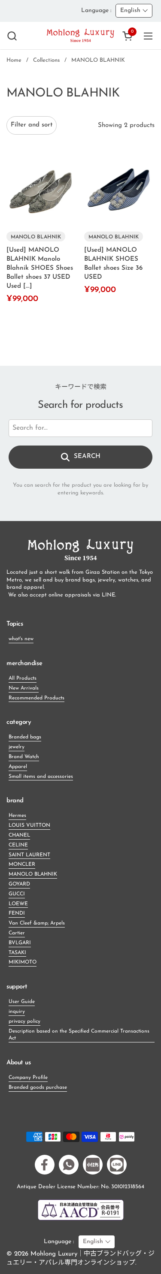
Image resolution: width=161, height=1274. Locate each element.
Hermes (17, 815)
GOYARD (19, 884)
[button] (11, 35)
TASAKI (17, 952)
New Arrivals (24, 688)
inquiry (17, 1011)
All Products (22, 678)
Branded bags (25, 737)
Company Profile (28, 1077)
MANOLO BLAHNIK (33, 874)
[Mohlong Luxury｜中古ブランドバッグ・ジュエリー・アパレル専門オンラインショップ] (80, 35)
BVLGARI (20, 943)
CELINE (18, 845)
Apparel (18, 766)
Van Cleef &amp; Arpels (37, 923)
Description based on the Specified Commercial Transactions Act (79, 1035)
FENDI (17, 913)
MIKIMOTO (22, 962)
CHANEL (19, 835)
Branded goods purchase (38, 1087)
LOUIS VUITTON (29, 825)
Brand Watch (24, 756)
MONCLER (22, 864)
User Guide (22, 1001)
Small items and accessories (41, 776)
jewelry (16, 747)
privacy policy (24, 1021)
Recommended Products (36, 698)
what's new (21, 639)
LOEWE (18, 904)
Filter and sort (31, 125)
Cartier (17, 933)
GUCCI (17, 894)
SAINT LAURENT (29, 855)
